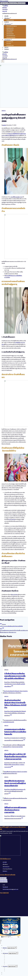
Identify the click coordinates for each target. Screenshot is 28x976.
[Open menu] (2, 61)
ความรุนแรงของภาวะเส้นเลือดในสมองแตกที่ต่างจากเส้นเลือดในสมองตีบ (15, 731)
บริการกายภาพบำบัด (10, 33)
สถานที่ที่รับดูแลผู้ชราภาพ (16, 197)
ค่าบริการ (6, 22)
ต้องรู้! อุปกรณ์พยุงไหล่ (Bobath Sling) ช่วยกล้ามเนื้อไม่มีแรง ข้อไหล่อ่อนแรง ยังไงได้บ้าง (15, 704)
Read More (14, 684)
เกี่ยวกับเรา (5, 948)
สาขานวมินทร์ (8, 43)
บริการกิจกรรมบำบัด (10, 28)
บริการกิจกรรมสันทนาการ (10, 37)
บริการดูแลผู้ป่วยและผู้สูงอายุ (11, 26)
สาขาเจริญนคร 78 (9, 41)
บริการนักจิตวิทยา (9, 31)
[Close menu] (0, 942)
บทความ (6, 47)
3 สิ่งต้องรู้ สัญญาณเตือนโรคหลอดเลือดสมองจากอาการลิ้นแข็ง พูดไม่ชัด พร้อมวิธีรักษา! (14, 676)
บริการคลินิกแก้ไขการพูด (10, 35)
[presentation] (15, 653)
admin (4, 125)
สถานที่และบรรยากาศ (10, 20)
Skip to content (4, 1)
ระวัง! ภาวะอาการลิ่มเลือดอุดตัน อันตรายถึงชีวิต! (11, 625)
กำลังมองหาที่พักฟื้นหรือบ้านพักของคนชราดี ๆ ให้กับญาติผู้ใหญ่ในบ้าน (14, 134)
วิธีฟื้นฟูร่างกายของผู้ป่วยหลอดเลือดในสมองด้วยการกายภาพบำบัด (15, 809)
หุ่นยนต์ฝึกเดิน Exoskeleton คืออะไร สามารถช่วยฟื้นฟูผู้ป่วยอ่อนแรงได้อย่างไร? (15, 783)
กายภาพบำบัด (11, 519)
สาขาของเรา (5, 966)
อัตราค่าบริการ (14, 594)
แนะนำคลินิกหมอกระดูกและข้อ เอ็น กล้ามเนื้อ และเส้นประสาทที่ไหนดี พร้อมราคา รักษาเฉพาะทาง (14, 630)
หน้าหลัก (6, 16)
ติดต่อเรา (6, 49)
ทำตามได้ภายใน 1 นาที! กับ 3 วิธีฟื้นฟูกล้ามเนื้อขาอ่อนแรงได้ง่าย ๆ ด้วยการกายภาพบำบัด (15, 756)
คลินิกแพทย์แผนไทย (9, 30)
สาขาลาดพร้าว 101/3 (10, 45)
